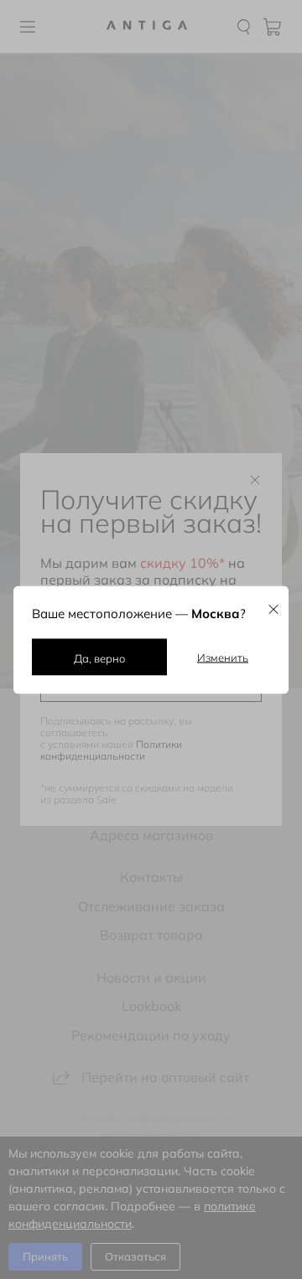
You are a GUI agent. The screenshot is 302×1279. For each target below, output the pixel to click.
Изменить (222, 656)
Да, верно (99, 657)
